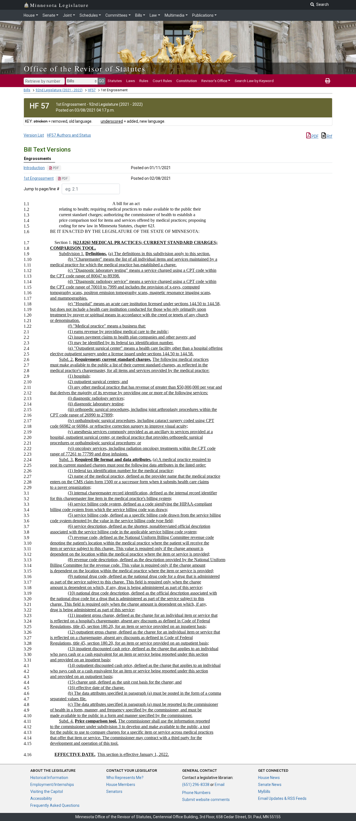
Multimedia (174, 15)
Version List (34, 135)
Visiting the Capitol (46, 791)
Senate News (269, 784)
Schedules (89, 15)
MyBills (264, 791)
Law (153, 15)
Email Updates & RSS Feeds (282, 798)
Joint (67, 15)
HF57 (92, 90)
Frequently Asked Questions (55, 805)
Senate (49, 15)
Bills (138, 15)
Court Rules (162, 80)
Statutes (115, 80)
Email (219, 784)
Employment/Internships (52, 784)
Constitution (186, 80)
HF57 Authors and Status (69, 135)
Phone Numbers (196, 792)
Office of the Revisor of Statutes (84, 68)
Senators (114, 791)
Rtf (329, 136)
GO (101, 80)
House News (269, 777)
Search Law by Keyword (254, 80)
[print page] (327, 81)
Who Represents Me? (125, 777)
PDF (314, 136)
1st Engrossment (39, 178)
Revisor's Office (214, 80)
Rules (143, 80)
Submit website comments (206, 799)
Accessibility (41, 798)
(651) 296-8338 (195, 784)
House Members (120, 784)
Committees (116, 15)
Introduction (34, 168)
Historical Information (49, 777)
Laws (130, 80)
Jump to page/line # (42, 189)
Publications (203, 15)
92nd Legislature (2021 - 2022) (59, 90)
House (29, 15)
